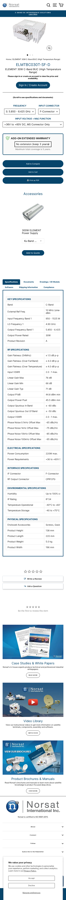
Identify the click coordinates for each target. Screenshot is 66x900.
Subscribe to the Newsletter (33, 852)
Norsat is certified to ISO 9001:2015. (33, 817)
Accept (31, 878)
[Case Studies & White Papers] (33, 642)
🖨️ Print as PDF (33, 180)
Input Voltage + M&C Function (33, 118)
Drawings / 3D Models (50, 282)
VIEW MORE (33, 791)
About (33, 827)
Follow (33, 843)
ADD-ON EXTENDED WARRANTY (30, 138)
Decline (31, 885)
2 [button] (30, 55)
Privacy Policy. (30, 871)
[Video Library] (33, 700)
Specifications (11, 282)
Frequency (19, 106)
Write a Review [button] (34, 578)
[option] (33, 13)
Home (8, 59)
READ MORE (33, 675)
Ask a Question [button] (34, 586)
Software (9, 287)
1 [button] (27, 55)
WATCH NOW (33, 733)
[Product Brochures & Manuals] (33, 757)
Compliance (49, 287)
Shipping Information (28, 287)
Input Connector (49, 106)
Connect (33, 835)
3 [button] (33, 55)
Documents (29, 282)
